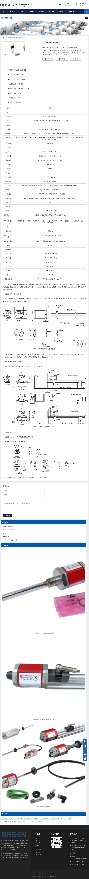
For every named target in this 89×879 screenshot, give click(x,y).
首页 (4, 11)
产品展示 (22, 11)
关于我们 (12, 11)
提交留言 (7, 515)
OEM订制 (6, 536)
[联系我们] (85, 746)
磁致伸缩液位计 (55, 818)
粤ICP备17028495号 (52, 876)
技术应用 (51, 11)
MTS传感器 (39, 821)
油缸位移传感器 (17, 477)
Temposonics (31, 821)
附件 (4, 533)
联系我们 (61, 11)
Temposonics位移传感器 (10, 540)
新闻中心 (32, 11)
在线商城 (71, 11)
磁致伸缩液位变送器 (66, 818)
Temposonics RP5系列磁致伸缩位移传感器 (43, 719)
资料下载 (49, 59)
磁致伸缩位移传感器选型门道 (44, 806)
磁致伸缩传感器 (18, 818)
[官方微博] (85, 750)
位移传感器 (22, 70)
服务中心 (41, 11)
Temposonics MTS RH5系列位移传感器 (43, 633)
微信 (76, 59)
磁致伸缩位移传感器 (55, 47)
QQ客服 (62, 59)
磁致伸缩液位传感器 (40, 477)
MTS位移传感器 (21, 821)
